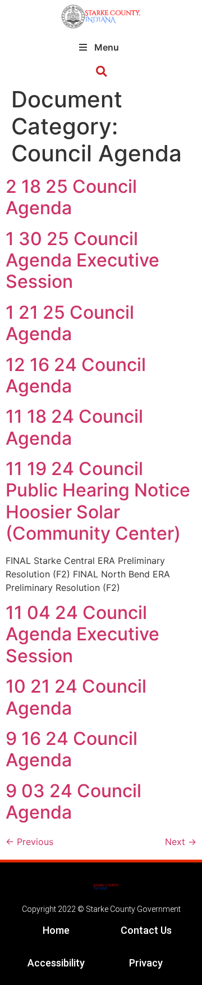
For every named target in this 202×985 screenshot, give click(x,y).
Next (180, 841)
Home (56, 930)
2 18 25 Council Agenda (71, 197)
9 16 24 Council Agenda (71, 749)
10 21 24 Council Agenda (76, 697)
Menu (106, 47)
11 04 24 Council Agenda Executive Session (82, 634)
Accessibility (56, 963)
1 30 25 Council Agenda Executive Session (82, 260)
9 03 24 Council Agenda (73, 801)
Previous (29, 841)
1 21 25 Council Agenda (70, 323)
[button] (101, 72)
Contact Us (146, 930)
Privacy (146, 963)
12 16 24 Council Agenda (76, 375)
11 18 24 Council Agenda (74, 427)
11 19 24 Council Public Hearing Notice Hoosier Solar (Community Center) (98, 501)
